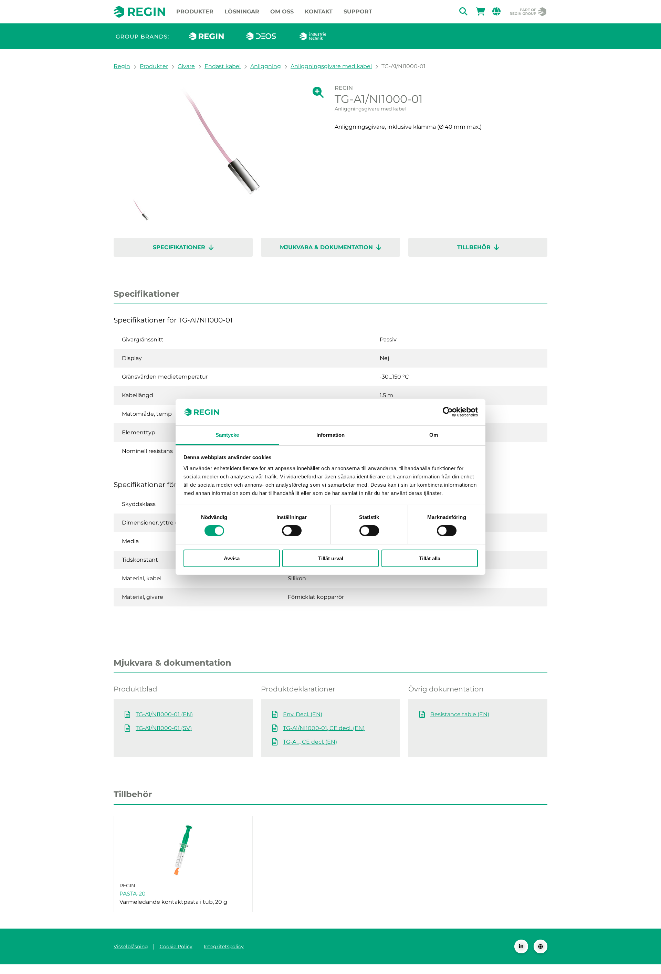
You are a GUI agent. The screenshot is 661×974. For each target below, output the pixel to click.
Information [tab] (330, 435)
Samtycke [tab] (227, 435)
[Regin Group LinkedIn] (521, 946)
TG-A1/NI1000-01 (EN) (164, 714)
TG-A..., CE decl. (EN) (310, 742)
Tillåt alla (429, 558)
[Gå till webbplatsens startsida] (139, 12)
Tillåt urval (330, 558)
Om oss (282, 11)
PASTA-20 (132, 893)
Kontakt (319, 11)
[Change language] (540, 946)
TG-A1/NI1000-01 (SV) (164, 728)
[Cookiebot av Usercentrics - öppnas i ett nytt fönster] (448, 412)
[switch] (292, 530)
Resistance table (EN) (459, 714)
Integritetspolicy (224, 946)
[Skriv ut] (541, 90)
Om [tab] (433, 435)
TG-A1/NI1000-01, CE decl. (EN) (324, 728)
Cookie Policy (176, 946)
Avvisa (232, 558)
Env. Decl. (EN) (302, 714)
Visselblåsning (131, 946)
